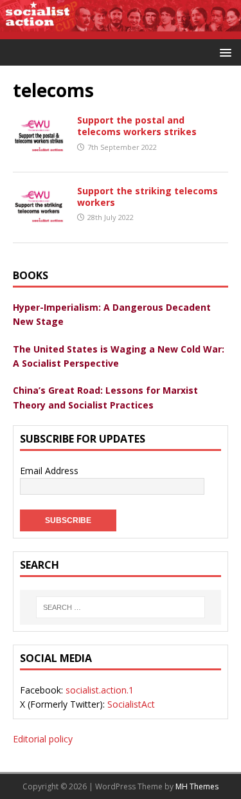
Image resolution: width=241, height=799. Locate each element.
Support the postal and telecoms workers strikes (137, 126)
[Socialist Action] (120, 31)
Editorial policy (43, 739)
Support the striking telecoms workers (147, 196)
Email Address (49, 470)
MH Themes (197, 786)
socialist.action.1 (100, 690)
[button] (223, 51)
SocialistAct (131, 704)
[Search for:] (120, 607)
